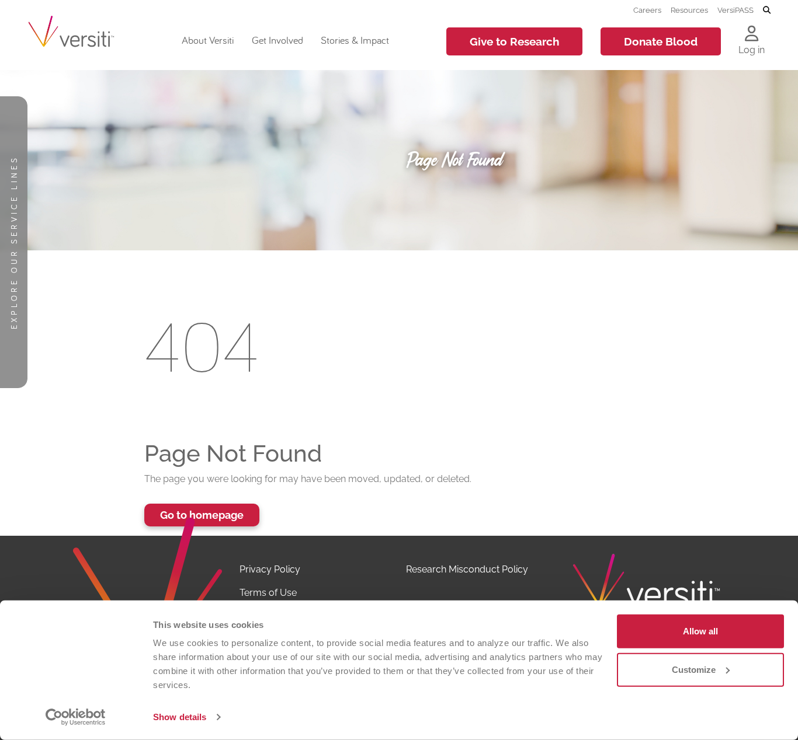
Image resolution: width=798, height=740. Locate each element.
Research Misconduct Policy (467, 569)
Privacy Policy (270, 569)
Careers (647, 10)
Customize (694, 669)
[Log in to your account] (751, 34)
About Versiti (208, 40)
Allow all (700, 631)
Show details (179, 717)
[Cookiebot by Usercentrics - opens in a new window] (76, 717)
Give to (514, 41)
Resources (689, 10)
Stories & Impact (355, 40)
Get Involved (277, 40)
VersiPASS (735, 10)
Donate (661, 41)
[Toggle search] (767, 10)
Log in (751, 49)
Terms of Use (268, 592)
